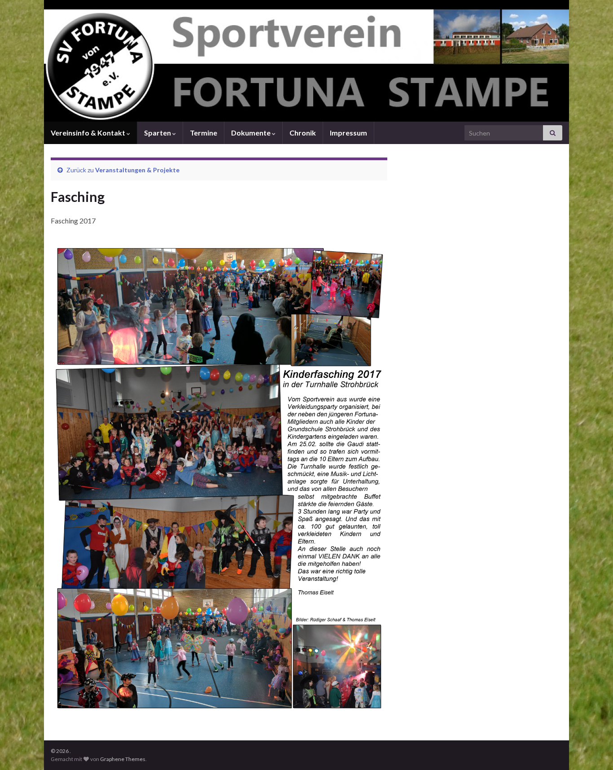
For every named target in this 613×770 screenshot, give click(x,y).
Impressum (348, 132)
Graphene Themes (122, 759)
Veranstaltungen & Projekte (137, 170)
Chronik (302, 132)
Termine (203, 132)
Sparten (158, 132)
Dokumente (251, 132)
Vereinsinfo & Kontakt (89, 132)
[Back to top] (593, 750)
